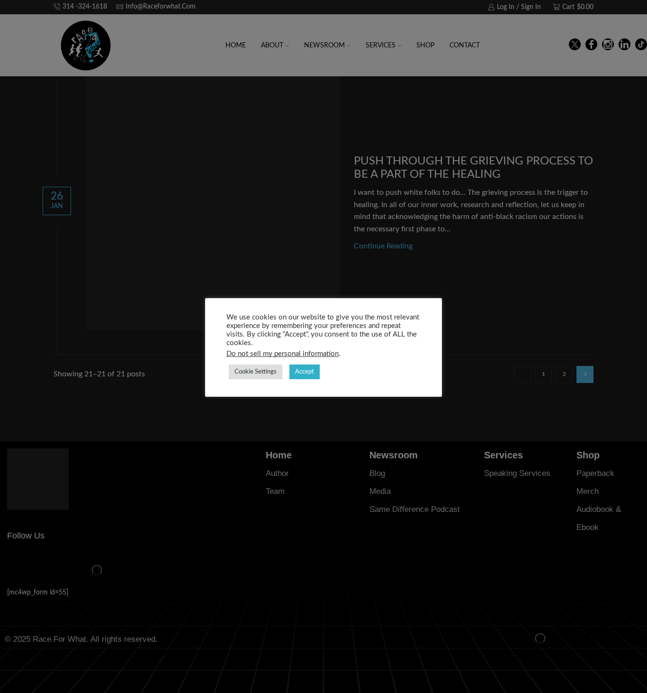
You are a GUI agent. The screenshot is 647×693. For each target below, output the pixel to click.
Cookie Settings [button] (255, 372)
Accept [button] (304, 372)
